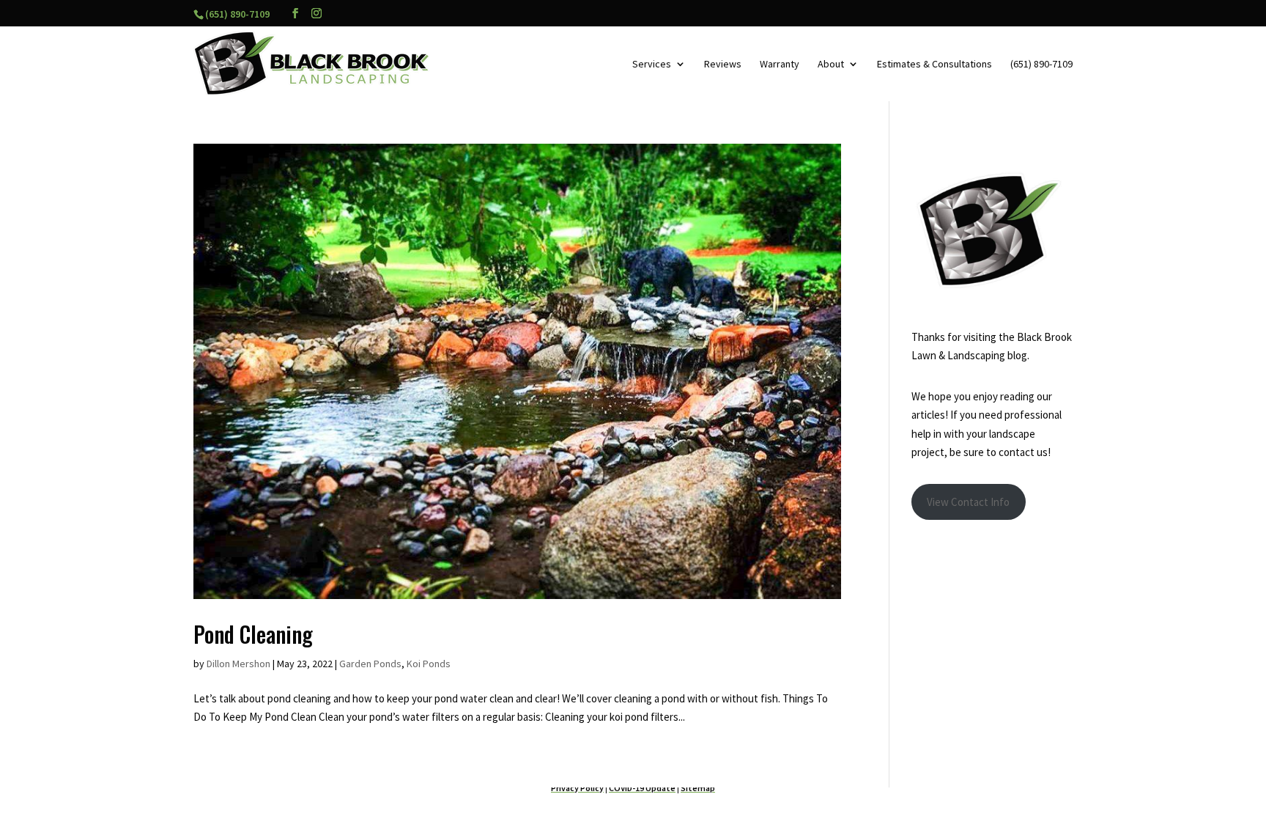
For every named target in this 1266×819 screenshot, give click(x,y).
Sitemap (698, 787)
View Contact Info (968, 502)
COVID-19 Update (642, 787)
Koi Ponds (429, 663)
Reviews (722, 64)
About (831, 64)
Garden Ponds (370, 663)
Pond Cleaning (253, 633)
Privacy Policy (577, 787)
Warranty (779, 64)
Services (651, 64)
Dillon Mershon (238, 663)
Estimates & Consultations (934, 64)
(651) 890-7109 (1041, 64)
